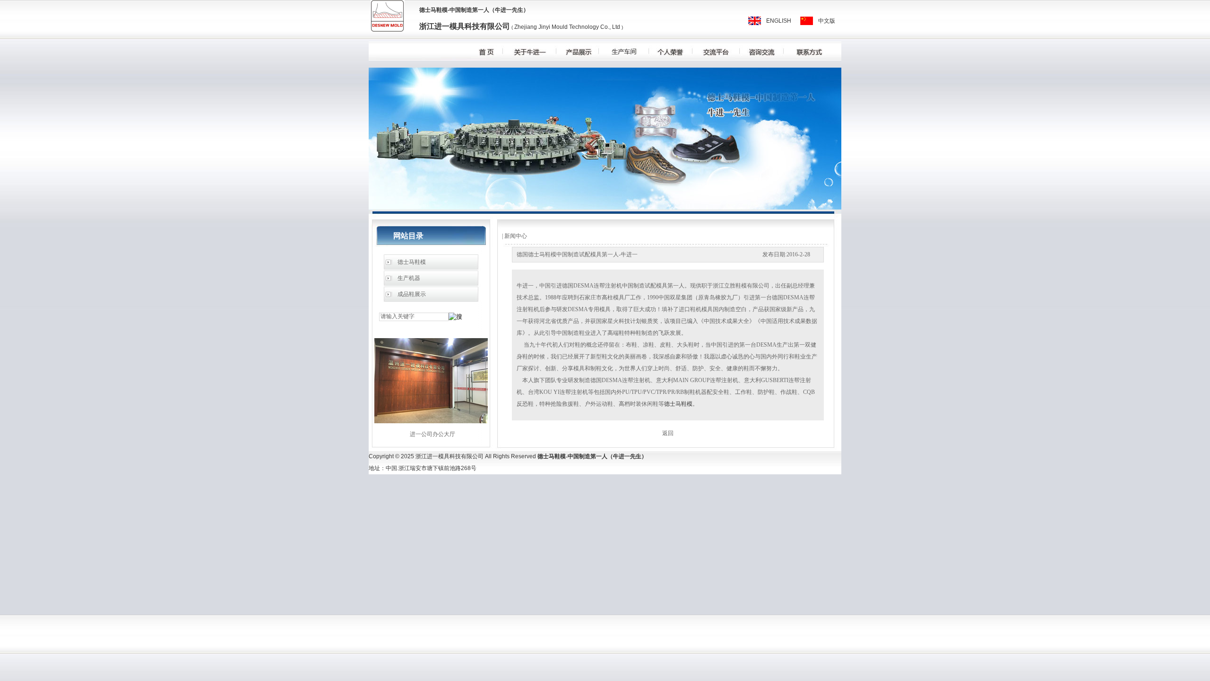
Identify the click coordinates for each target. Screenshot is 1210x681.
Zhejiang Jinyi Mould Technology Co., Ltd (566, 27)
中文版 (826, 20)
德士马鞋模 (433, 10)
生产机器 (409, 278)
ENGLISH (778, 20)
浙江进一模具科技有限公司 (464, 26)
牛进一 (503, 10)
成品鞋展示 (412, 294)
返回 (668, 433)
